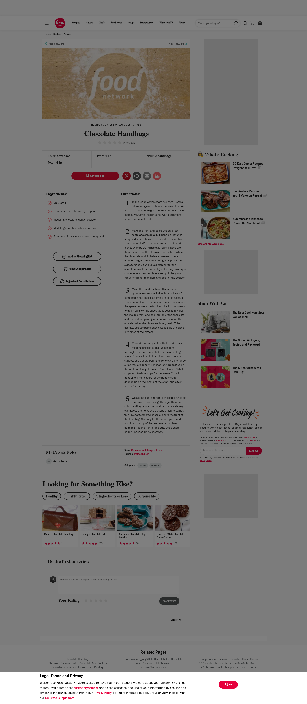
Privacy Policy (102, 693)
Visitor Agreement (86, 688)
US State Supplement (59, 698)
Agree (228, 684)
